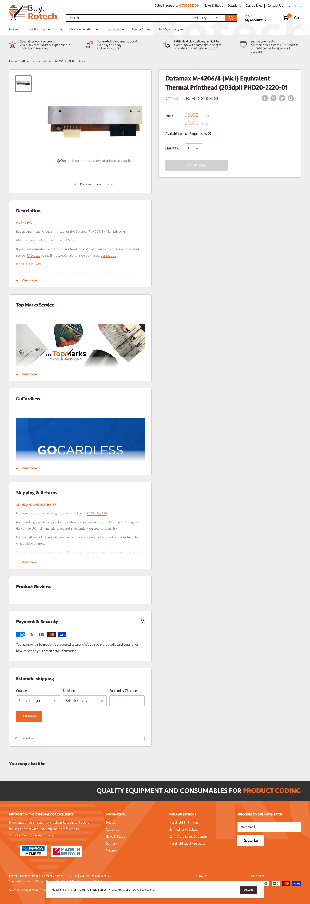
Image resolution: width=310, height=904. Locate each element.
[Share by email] (291, 98)
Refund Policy (24, 738)
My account (254, 20)
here (69, 890)
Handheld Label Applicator (188, 844)
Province (69, 691)
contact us (108, 255)
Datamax (172, 98)
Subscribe (251, 840)
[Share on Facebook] (265, 98)
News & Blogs (213, 6)
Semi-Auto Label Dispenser (188, 836)
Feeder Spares (141, 29)
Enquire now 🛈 (200, 134)
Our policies (254, 6)
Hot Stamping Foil (172, 29)
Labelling (112, 29)
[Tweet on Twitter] (282, 98)
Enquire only (196, 165)
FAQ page (33, 255)
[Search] (231, 18)
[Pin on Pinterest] (273, 98)
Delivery (111, 844)
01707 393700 (189, 6)
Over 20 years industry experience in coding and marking (45, 46)
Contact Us (275, 6)
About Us (294, 6)
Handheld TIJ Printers (184, 822)
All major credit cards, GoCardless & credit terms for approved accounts (274, 48)
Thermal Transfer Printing (75, 29)
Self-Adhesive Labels (183, 829)
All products (29, 61)
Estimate (29, 716)
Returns (111, 851)
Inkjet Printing (35, 29)
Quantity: (172, 148)
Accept (248, 890)
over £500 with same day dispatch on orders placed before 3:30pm (198, 46)
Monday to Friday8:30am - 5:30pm (109, 46)
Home (13, 29)
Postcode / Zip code (123, 691)
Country (22, 691)
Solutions (234, 6)
